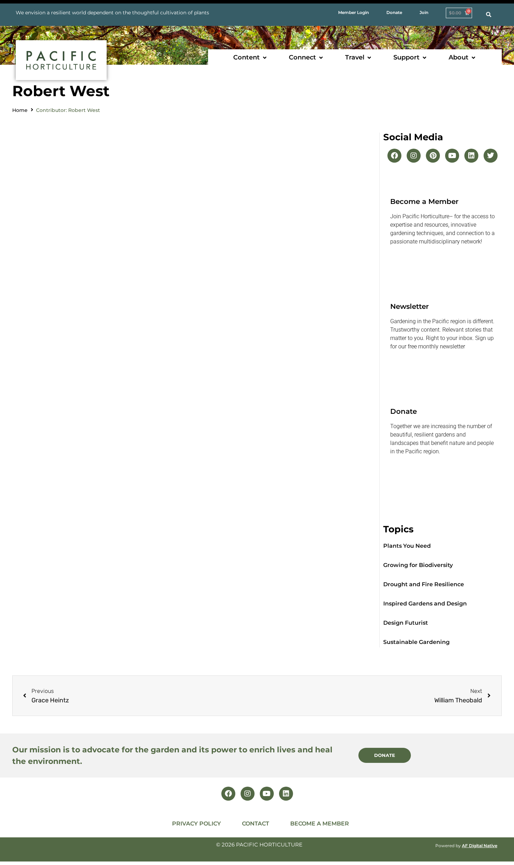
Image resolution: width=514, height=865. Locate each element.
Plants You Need (407, 546)
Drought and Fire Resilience (423, 584)
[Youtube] (452, 156)
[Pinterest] (433, 156)
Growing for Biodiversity (418, 565)
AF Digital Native (479, 845)
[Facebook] (394, 156)
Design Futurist (405, 622)
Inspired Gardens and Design (425, 603)
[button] (250, 57)
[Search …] (488, 15)
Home (20, 110)
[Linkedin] (471, 156)
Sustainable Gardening (416, 642)
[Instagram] (414, 156)
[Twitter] (491, 156)
